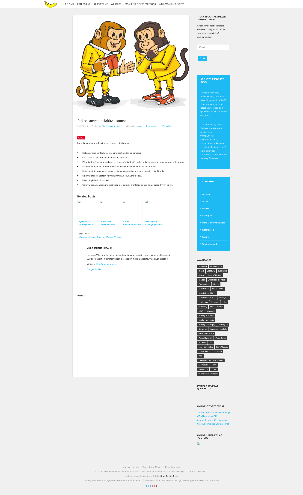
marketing (203, 307)
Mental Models (216, 307)
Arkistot (116, 4)
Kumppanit (207, 215)
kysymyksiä (224, 298)
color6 (156, 486)
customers (222, 271)
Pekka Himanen (205, 338)
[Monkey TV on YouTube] (198, 444)
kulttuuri (100, 237)
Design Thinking (215, 275)
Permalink (167, 126)
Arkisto (205, 201)
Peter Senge (220, 338)
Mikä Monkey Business (171, 4)
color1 (146, 486)
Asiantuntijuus (216, 266)
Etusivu (69, 4)
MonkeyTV (223, 325)
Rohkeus (202, 342)
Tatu (211, 342)
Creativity (211, 271)
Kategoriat (83, 4)
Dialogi (202, 280)
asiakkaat (82, 237)
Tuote (213, 365)
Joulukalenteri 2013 (207, 298)
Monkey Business (206, 316)
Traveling (218, 351)
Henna (216, 284)
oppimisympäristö (206, 333)
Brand (201, 271)
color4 (152, 486)
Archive (206, 194)
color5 (154, 486)
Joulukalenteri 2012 (207, 293)
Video (213, 369)
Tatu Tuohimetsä (206, 347)
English (206, 208)
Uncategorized (209, 244)
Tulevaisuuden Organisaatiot (211, 360)
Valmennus (203, 369)
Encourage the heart (216, 280)
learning (215, 302)
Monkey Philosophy (207, 325)
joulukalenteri (217, 289)
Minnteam (211, 311)
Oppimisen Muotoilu (218, 329)
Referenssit (208, 230)
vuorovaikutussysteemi (208, 374)
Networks (203, 329)
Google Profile (94, 269)
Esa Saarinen (204, 284)
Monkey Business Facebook (140, 4)
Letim (224, 302)
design (201, 275)
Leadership (203, 302)
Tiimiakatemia (205, 351)
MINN (201, 311)
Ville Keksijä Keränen (111, 126)
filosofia (91, 237)
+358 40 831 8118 (169, 476)
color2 (148, 486)
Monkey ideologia (206, 320)
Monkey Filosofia (114, 237)
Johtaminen (204, 289)
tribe (200, 356)
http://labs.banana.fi (106, 264)
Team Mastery (222, 347)
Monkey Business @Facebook (208, 387)
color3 (150, 486)
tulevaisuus (203, 365)
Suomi (140, 126)
